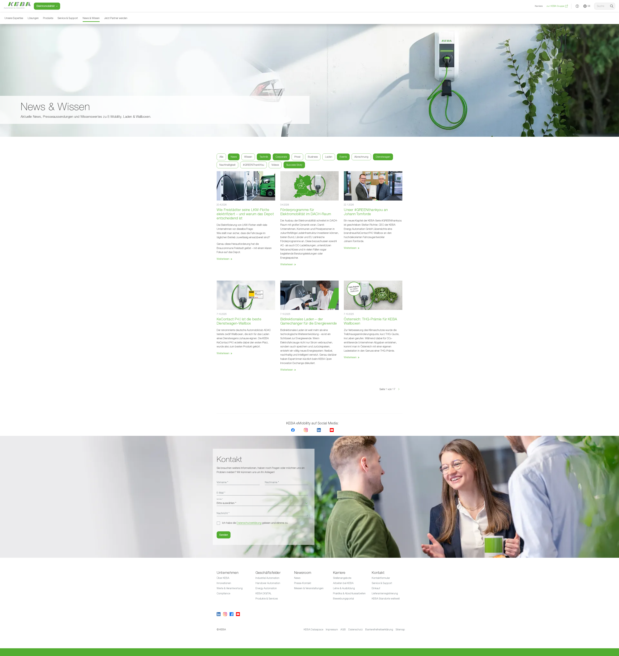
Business (313, 157)
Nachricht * (223, 513)
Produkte (48, 18)
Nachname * (272, 482)
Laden (328, 157)
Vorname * (222, 482)
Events (343, 157)
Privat (297, 157)
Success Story (294, 165)
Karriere (539, 6)
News (234, 157)
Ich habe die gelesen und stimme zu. (255, 523)
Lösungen (33, 18)
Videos (275, 165)
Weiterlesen (223, 259)
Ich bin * (220, 499)
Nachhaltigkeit (227, 165)
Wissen (248, 157)
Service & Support (68, 18)
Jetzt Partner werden (115, 18)
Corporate (281, 157)
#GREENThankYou (253, 165)
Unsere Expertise (14, 18)
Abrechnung (361, 157)
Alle (221, 157)
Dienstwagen (383, 157)
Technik (264, 157)
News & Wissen (91, 18)
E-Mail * (221, 493)
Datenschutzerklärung (249, 523)
